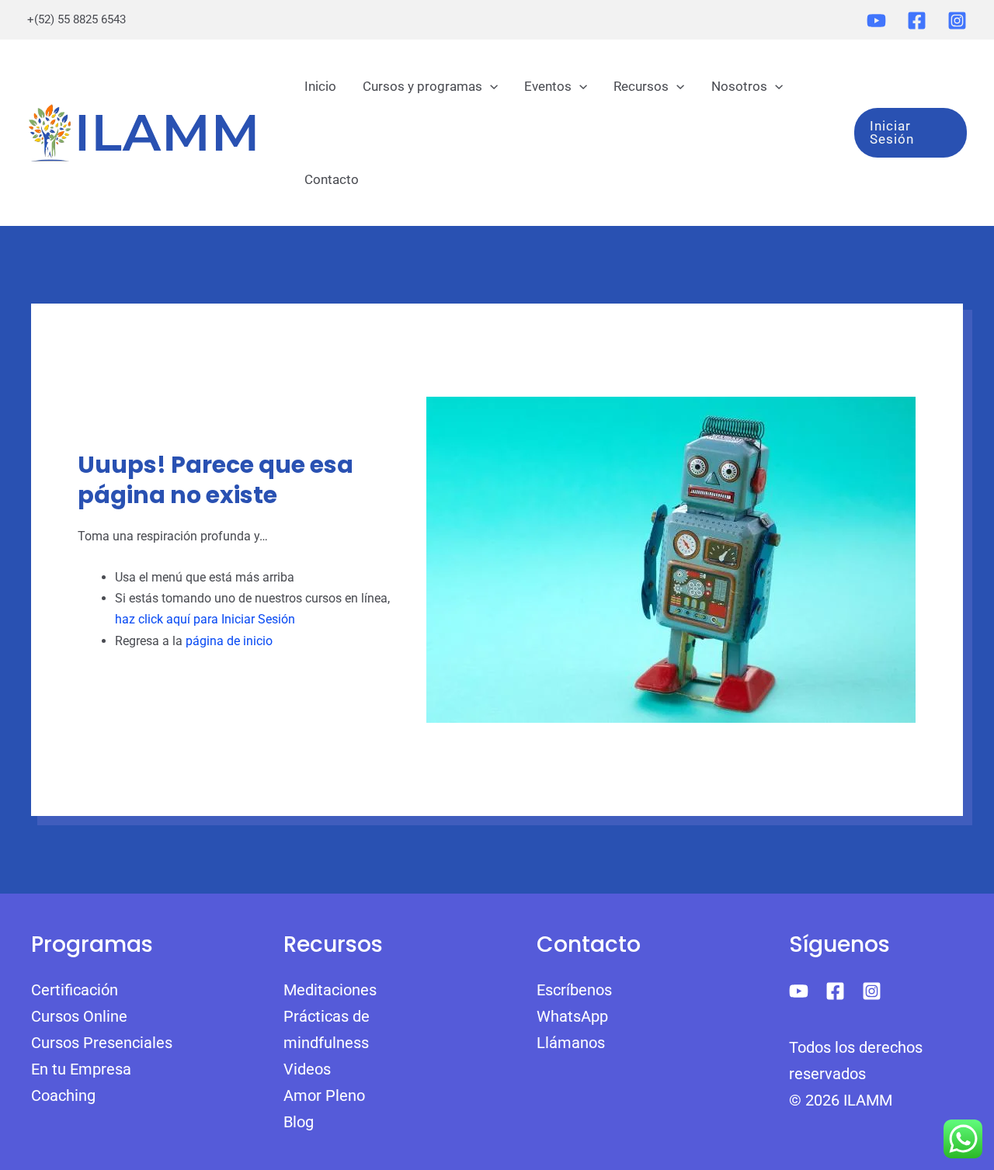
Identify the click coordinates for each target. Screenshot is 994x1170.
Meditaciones (330, 990)
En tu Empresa (81, 1069)
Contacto (331, 179)
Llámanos (571, 1042)
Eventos (548, 86)
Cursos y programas (422, 86)
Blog (298, 1122)
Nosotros (739, 86)
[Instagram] (957, 20)
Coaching (63, 1095)
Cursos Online (79, 1016)
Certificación (74, 990)
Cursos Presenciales (101, 1042)
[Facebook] (916, 20)
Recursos (641, 86)
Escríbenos (574, 990)
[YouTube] (876, 20)
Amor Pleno (324, 1095)
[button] (490, 86)
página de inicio (229, 641)
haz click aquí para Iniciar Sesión (205, 619)
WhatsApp (572, 1016)
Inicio (320, 86)
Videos (307, 1069)
